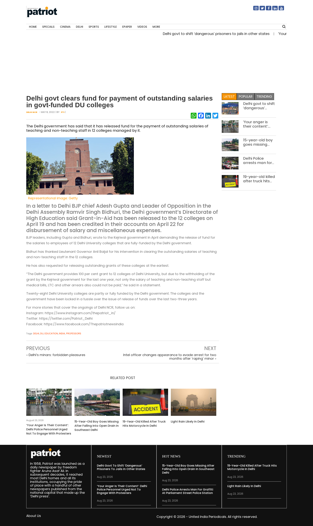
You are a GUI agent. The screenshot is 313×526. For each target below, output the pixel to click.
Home (33, 27)
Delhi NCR (31, 112)
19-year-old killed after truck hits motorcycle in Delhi (144, 423)
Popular (246, 96)
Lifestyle (110, 27)
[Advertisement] (155, 63)
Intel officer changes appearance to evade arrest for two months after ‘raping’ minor (169, 357)
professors (73, 333)
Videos (142, 27)
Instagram (253, 9)
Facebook (266, 9)
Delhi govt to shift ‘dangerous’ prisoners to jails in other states (206, 33)
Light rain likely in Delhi (188, 421)
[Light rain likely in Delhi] (193, 403)
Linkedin (273, 9)
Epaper (127, 27)
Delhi (79, 27)
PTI (62, 112)
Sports (94, 27)
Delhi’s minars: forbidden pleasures (57, 355)
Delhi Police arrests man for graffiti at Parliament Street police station (259, 160)
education (51, 333)
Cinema (65, 27)
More (156, 27)
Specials (48, 27)
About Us (33, 515)
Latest (229, 96)
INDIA (62, 333)
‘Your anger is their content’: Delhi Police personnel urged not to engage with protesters (48, 429)
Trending (264, 96)
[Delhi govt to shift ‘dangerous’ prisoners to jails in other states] (230, 108)
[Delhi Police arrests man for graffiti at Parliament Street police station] (230, 163)
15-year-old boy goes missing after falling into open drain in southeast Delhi (96, 425)
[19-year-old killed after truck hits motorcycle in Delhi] (145, 403)
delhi (36, 333)
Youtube (279, 9)
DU (41, 333)
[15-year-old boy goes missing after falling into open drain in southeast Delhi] (97, 403)
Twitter (260, 9)
